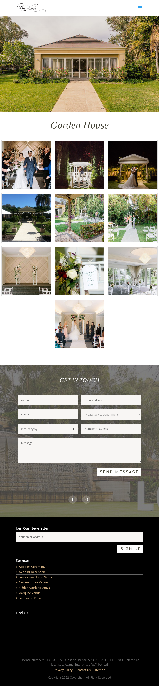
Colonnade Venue (30, 598)
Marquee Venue (29, 593)
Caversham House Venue (35, 577)
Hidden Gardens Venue (34, 587)
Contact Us (83, 670)
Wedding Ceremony (31, 566)
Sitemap (99, 670)
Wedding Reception (31, 572)
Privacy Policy (63, 670)
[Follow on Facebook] (73, 499)
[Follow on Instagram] (86, 499)
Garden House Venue (33, 582)
